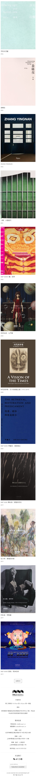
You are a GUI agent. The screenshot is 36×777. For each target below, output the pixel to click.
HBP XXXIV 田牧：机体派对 (10, 671)
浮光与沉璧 (4, 51)
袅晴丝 (3, 108)
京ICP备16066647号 (18, 775)
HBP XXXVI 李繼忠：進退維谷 (10, 446)
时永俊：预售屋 (6, 615)
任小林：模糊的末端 (7, 559)
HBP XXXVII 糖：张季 (8, 277)
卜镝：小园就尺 (6, 220)
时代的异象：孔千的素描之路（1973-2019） (15, 389)
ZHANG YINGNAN (6, 164)
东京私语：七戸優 (7, 333)
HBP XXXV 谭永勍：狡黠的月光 (11, 502)
